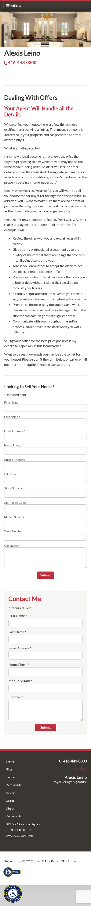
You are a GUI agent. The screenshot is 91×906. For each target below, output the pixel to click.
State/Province (14, 488)
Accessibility (14, 785)
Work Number (13, 531)
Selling (10, 800)
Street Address (14, 459)
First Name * (12, 402)
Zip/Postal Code (15, 502)
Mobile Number (14, 517)
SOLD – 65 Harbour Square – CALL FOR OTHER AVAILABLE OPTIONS (23, 830)
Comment (15, 697)
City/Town (11, 474)
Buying (10, 793)
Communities (14, 816)
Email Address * (14, 431)
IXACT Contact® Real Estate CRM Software (50, 861)
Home (10, 761)
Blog (9, 769)
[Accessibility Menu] (12, 894)
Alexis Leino (22, 53)
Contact (11, 777)
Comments (11, 545)
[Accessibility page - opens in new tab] (13, 878)
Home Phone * (13, 445)
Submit (45, 575)
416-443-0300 (22, 62)
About (10, 808)
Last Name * (12, 416)
